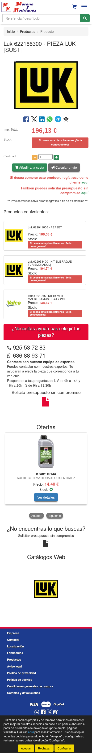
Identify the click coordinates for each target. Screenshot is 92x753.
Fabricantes (15, 653)
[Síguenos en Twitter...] (49, 712)
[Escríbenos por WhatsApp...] (36, 712)
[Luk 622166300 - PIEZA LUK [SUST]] (46, 85)
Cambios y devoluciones (23, 693)
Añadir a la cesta (31, 167)
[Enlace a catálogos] (46, 588)
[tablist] (46, 475)
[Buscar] (85, 18)
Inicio (11, 31)
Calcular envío (65, 167)
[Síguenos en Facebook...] (43, 712)
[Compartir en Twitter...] (34, 120)
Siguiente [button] (55, 515)
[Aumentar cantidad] (56, 157)
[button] (66, 120)
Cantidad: (10, 156)
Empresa (13, 633)
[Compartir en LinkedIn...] (42, 120)
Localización (15, 646)
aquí (84, 182)
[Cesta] (74, 6)
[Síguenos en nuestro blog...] (55, 712)
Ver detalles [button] (46, 497)
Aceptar (26, 748)
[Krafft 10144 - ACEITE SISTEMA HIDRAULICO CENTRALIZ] (46, 451)
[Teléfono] (9, 347)
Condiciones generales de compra (30, 686)
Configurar (64, 748)
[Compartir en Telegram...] (59, 120)
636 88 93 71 (28, 355)
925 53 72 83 (29, 347)
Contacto (13, 639)
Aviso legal (14, 666)
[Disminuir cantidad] (35, 157)
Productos (27, 31)
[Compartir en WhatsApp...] (50, 120)
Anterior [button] (36, 515)
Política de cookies (19, 679)
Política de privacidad (21, 673)
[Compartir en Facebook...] (26, 120)
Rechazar (44, 748)
